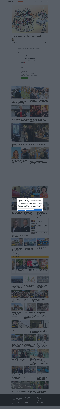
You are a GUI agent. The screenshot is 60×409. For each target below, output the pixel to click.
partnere (20, 203)
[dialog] (30, 204)
